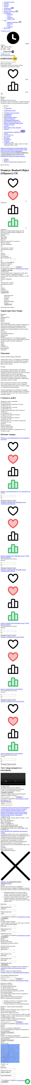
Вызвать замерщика (9, 11)
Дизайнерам (7, 8)
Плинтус (12, 118)
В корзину (3, 500)
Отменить (3, 1032)
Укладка (6, 3)
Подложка (14, 117)
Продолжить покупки (15, 881)
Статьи (14, 807)
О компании (7, 13)
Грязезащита (15, 120)
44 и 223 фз (7, 136)
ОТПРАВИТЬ (4, 918)
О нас (8, 16)
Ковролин (9, 108)
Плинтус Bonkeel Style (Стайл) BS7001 (12, 689)
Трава (10, 114)
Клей (9, 115)
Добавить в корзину (6, 264)
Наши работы (8, 9)
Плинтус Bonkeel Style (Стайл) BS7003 (12, 753)
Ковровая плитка (11, 110)
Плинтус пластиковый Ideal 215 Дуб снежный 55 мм (15, 491)
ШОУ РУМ (7, 28)
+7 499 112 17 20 (5, 54)
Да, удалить (11, 1032)
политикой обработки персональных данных (13, 968)
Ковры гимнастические (12, 113)
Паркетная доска (5, 149)
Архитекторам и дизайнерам (12, 132)
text (8, 164)
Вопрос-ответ (11, 19)
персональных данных (22, 268)
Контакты (10, 14)
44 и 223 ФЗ (20, 807)
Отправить (19, 797)
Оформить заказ (5, 881)
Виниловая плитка (22, 148)
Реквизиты (8, 810)
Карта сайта (4, 831)
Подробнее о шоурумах (7, 792)
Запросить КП (4, 292)
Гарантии (10, 17)
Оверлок (6, 5)
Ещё (5, 20)
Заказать (19, 267)
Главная (6, 159)
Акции (6, 6)
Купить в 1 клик (11, 500)
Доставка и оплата (9, 2)
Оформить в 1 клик (6, 883)
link (2, 164)
